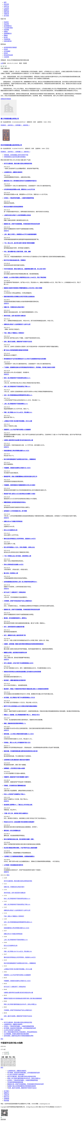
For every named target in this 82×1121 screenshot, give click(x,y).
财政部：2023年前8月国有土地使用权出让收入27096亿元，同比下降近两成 (25, 277)
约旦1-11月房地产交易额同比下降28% (14, 794)
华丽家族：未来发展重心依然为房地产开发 (16, 155)
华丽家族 (8, 99)
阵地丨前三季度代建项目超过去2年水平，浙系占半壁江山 (20, 1004)
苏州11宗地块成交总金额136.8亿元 (13, 564)
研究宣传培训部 (8, 55)
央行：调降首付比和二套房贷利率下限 (15, 635)
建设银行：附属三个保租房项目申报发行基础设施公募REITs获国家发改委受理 (26, 689)
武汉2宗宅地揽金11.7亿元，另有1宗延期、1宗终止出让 (19, 547)
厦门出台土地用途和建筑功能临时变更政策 (16, 350)
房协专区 (6, 4)
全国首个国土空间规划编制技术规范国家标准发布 (22, 1086)
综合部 (6, 49)
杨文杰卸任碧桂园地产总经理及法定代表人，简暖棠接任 (20, 459)
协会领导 (6, 24)
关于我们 (6, 1091)
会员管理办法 (8, 26)
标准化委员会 (8, 41)
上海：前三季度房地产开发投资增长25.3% (16, 403)
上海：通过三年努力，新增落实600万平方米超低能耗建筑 (20, 234)
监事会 (6, 31)
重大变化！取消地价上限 (11, 573)
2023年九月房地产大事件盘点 (12, 1030)
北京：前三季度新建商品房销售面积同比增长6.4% (18, 395)
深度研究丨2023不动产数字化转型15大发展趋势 (17, 429)
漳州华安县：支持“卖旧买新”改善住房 (15, 315)
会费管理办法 (8, 33)
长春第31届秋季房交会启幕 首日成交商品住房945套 (18, 440)
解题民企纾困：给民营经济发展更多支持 (15, 652)
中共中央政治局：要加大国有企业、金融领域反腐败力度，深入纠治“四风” (25, 269)
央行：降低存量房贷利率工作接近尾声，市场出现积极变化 (20, 1032)
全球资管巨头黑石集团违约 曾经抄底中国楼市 (17, 759)
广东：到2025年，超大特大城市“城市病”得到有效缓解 (19, 243)
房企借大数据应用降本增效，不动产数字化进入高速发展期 (20, 847)
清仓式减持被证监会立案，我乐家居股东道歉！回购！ (19, 839)
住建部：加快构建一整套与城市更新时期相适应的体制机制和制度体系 (24, 644)
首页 (5, 2)
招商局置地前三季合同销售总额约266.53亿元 (16, 450)
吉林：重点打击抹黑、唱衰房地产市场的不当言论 (18, 341)
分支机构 (6, 57)
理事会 (6, 35)
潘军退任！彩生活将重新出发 (12, 830)
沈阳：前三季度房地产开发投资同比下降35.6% (17, 386)
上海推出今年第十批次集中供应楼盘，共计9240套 (18, 421)
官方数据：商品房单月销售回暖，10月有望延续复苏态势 (20, 1028)
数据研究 (6, 10)
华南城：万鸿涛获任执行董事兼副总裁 (15, 785)
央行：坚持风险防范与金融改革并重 (14, 626)
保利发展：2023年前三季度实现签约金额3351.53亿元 (19, 734)
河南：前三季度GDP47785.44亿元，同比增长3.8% (18, 412)
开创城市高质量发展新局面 (15, 1082)
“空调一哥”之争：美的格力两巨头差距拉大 (16, 813)
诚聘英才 (6, 1093)
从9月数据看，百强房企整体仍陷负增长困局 (16, 1033)
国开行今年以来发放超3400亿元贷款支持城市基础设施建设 (20, 706)
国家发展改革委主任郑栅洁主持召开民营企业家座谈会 (19, 296)
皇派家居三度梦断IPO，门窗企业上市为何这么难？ (18, 804)
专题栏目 (6, 13)
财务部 (6, 53)
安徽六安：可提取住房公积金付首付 (14, 307)
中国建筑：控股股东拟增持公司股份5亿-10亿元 (17, 468)
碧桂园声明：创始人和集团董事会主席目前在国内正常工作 (20, 476)
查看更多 (6, 230)
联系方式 (6, 1096)
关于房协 (6, 15)
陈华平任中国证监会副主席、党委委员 (15, 260)
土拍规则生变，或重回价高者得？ (13, 172)
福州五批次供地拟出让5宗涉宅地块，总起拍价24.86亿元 (20, 538)
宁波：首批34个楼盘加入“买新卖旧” (14, 333)
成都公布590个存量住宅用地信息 (13, 521)
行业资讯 (6, 8)
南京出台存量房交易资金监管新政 (13, 206)
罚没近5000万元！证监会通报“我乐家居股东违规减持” (19, 822)
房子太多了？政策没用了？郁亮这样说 (15, 592)
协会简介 (6, 22)
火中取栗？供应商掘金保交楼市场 (13, 865)
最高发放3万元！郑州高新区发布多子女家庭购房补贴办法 (20, 180)
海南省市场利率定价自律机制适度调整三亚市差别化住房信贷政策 (22, 671)
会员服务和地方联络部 (10, 47)
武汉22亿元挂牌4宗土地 (10, 530)
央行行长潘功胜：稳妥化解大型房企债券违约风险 (18, 163)
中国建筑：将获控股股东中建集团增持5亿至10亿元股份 (19, 485)
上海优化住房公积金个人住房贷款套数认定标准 (17, 215)
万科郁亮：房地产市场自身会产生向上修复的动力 (18, 601)
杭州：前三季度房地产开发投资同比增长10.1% (17, 378)
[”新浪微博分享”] (2, 66)
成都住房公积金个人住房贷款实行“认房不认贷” (17, 324)
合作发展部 (7, 51)
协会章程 (6, 29)
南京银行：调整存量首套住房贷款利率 (15, 680)
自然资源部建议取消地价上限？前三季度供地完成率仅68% (20, 581)
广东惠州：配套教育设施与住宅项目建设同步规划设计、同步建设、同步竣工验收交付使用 (29, 367)
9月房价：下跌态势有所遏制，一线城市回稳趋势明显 (19, 198)
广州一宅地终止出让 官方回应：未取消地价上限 (17, 556)
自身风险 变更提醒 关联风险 (15, 125)
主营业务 (6, 1095)
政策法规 (6, 12)
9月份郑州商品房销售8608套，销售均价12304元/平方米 (19, 189)
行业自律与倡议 (8, 27)
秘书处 (6, 37)
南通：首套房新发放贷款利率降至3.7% (15, 723)
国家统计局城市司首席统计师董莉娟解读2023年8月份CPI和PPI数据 (23, 288)
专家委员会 (7, 39)
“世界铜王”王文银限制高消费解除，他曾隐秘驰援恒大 (19, 856)
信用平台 (6, 6)
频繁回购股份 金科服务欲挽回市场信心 (15, 502)
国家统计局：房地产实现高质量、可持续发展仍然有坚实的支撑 (22, 224)
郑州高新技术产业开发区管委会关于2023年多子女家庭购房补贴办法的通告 (25, 358)
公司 (2, 63)
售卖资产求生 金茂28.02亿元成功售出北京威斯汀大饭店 (19, 493)
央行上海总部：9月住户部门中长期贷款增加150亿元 (18, 663)
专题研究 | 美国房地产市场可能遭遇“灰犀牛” (16, 777)
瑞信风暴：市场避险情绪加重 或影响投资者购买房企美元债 (20, 751)
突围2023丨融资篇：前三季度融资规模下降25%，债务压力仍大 (22, 714)
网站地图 (6, 1100)
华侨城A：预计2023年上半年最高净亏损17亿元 (17, 742)
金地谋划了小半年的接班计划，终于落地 (15, 511)
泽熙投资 (3, 99)
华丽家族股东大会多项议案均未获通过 (15, 156)
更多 (8, 875)
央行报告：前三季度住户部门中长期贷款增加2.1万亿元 (19, 697)
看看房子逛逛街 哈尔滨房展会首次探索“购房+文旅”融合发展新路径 (23, 998)
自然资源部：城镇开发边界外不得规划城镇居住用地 (18, 1035)
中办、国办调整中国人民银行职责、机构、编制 (17, 251)
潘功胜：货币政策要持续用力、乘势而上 (15, 618)
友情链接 (6, 1098)
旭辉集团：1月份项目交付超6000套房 (14, 768)
